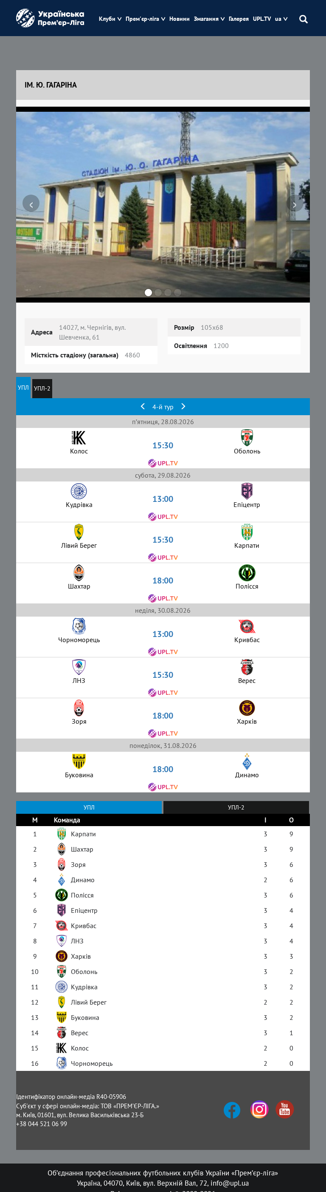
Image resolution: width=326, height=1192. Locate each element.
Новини (179, 19)
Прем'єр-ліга (142, 19)
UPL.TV (262, 19)
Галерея (239, 19)
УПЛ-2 (42, 388)
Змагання (206, 19)
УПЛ (23, 387)
